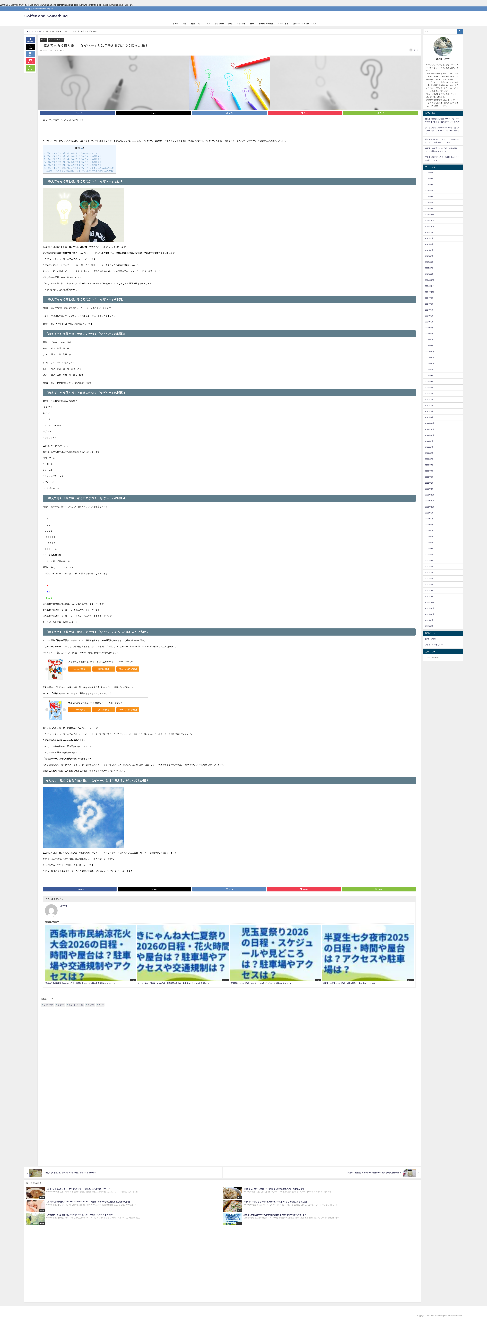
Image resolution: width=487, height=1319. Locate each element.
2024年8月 (429, 304)
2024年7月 (429, 310)
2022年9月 (429, 441)
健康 (252, 23)
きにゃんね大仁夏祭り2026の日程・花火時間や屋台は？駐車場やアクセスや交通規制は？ (442, 130)
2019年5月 (429, 620)
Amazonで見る (79, 669)
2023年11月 (429, 358)
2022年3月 (429, 477)
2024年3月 (429, 334)
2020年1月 (429, 596)
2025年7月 (429, 244)
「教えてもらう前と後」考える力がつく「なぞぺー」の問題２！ (72, 159)
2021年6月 (429, 531)
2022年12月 (430, 423)
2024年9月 (429, 298)
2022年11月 (429, 429)
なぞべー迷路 (49, 1005)
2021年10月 (430, 507)
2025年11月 (429, 220)
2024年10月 (430, 292)
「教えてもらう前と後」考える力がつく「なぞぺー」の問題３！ (72, 162)
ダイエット (241, 23)
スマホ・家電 (283, 23)
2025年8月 (429, 238)
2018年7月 (429, 626)
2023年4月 (429, 399)
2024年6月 (429, 316)
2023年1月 (429, 417)
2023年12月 (430, 352)
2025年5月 (429, 256)
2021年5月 (429, 537)
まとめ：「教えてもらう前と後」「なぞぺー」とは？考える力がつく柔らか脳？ (79, 171)
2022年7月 (429, 453)
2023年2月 (429, 411)
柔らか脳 (91, 1005)
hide (81, 148)
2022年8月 (429, 447)
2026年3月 (429, 196)
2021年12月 (430, 495)
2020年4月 (429, 578)
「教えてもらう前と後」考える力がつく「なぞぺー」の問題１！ (72, 156)
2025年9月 (429, 232)
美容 (230, 23)
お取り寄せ (219, 23)
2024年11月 (429, 286)
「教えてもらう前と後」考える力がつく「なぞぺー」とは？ (71, 153)
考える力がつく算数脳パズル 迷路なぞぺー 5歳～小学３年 (95, 703)
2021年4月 (429, 543)
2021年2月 (429, 554)
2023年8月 (429, 375)
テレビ (43, 39)
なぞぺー (61, 1005)
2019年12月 (430, 602)
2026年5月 (429, 184)
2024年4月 (429, 328)
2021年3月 (429, 548)
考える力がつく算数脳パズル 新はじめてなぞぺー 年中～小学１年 (100, 662)
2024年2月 (429, 340)
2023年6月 (429, 387)
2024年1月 (429, 346)
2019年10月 (430, 614)
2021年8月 (429, 519)
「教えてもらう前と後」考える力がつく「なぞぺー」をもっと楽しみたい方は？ (79, 168)
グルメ (207, 23)
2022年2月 (429, 483)
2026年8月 (429, 173)
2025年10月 (430, 226)
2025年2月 (429, 268)
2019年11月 (429, 608)
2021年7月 (429, 525)
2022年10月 (430, 435)
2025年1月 (429, 274)
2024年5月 (429, 322)
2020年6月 (429, 566)
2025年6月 (429, 250)
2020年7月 (429, 560)
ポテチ (416, 50)
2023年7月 (429, 381)
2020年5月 (429, 572)
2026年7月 (429, 178)
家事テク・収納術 (266, 23)
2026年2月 (429, 202)
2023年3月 (429, 405)
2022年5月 (429, 465)
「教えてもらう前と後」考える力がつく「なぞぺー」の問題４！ (72, 165)
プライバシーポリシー (434, 645)
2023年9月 (429, 370)
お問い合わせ (430, 639)
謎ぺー (101, 1005)
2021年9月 (429, 513)
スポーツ (174, 23)
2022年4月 (429, 471)
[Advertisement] (229, 131)
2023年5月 (429, 393)
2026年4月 (429, 190)
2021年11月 (429, 501)
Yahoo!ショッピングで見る (128, 669)
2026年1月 (429, 208)
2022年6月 (429, 459)
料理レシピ (195, 23)
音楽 (184, 23)
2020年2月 (429, 590)
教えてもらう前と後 (56, 39)
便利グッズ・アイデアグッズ (304, 23)
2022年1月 (429, 489)
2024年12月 (430, 280)
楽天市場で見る (103, 669)
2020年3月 (429, 584)
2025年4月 (429, 262)
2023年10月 (430, 364)
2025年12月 (430, 214)
